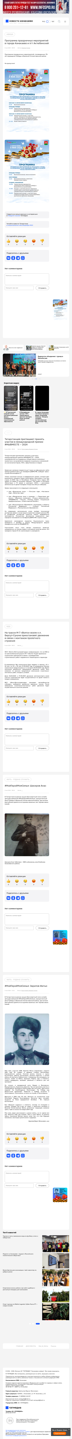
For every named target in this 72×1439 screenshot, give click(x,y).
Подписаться (60, 1433)
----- (8, 433)
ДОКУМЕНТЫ (31, 1346)
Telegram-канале (14, 216)
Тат (53, 21)
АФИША (10, 34)
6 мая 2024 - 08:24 (10, 790)
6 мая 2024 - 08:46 (10, 449)
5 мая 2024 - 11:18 (9, 990)
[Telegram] (18, 258)
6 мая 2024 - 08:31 (10, 645)
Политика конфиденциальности (16, 1435)
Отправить (42, 288)
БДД (8, 626)
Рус (43, 21)
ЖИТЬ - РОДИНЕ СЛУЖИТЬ (18, 779)
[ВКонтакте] (8, 258)
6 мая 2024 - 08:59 (10, 47)
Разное (53, 1346)
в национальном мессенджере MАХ (20, 225)
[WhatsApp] (23, 258)
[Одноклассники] (13, 258)
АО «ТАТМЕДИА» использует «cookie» (18, 1431)
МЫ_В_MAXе (43, 1346)
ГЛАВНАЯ (19, 1346)
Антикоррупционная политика (16, 1430)
